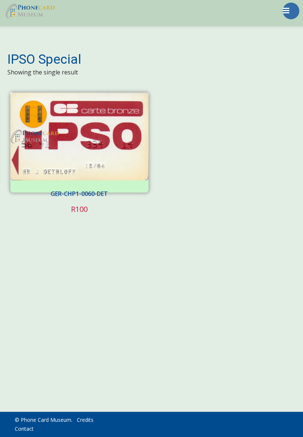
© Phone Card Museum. (43, 419)
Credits (85, 419)
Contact (24, 428)
